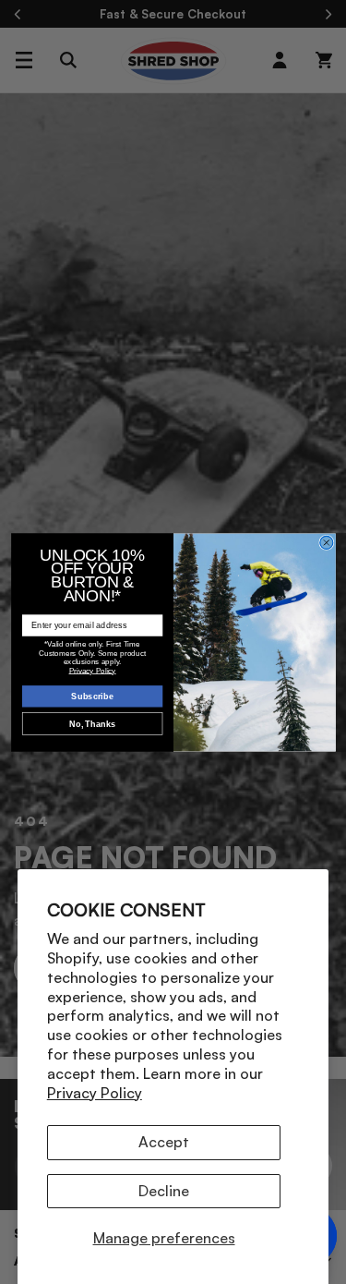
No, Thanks (91, 723)
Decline (163, 1190)
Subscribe (92, 695)
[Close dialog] (325, 542)
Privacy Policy (94, 1093)
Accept (163, 1142)
